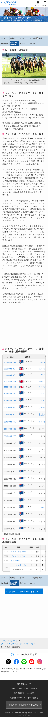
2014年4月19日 (10, 429)
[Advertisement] (24, 28)
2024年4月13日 (10, 362)
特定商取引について (17, 697)
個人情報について (24, 684)
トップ (4, 640)
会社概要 (30, 693)
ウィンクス (43, 393)
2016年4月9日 (10, 414)
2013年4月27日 (10, 436)
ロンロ (41, 507)
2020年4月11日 (10, 387)
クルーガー (15, 560)
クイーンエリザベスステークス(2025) (17, 643)
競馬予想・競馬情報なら (24, 705)
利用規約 (34, 688)
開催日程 (14, 640)
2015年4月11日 (10, 422)
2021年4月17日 (10, 381)
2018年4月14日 (10, 400)
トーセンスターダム (19, 565)
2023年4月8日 (10, 369)
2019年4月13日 (10, 393)
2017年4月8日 (10, 407)
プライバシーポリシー (19, 688)
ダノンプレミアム (18, 556)
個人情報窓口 (19, 693)
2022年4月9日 (10, 375)
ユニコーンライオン (19, 551)
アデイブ (42, 381)
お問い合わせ (33, 697)
